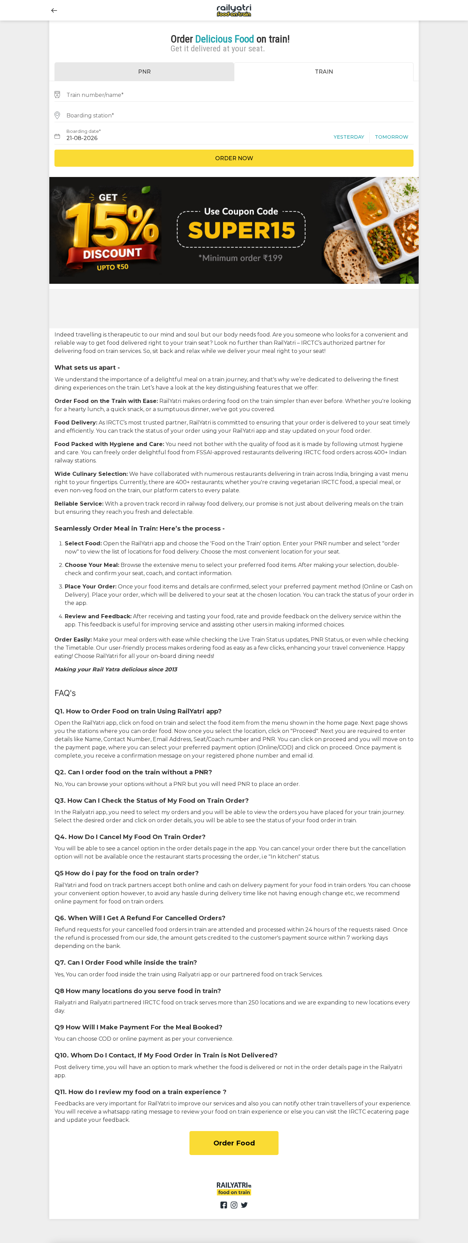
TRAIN (324, 71)
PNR (144, 71)
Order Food (234, 1143)
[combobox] (234, 94)
